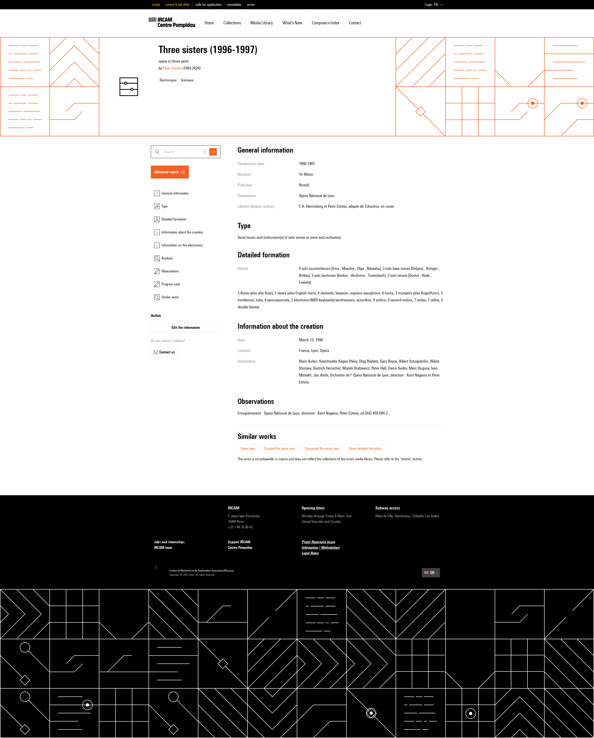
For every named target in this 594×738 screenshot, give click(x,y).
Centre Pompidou (240, 547)
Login (428, 4)
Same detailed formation (365, 448)
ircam (156, 4)
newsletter (234, 4)
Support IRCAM (239, 542)
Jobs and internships (169, 542)
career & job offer (177, 4)
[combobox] (185, 151)
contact (355, 22)
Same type (248, 448)
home (209, 22)
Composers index (325, 22)
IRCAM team (163, 547)
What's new (292, 22)
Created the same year (280, 448)
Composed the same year (322, 448)
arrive (251, 4)
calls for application (208, 4)
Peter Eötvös (172, 68)
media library (261, 22)
